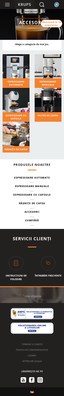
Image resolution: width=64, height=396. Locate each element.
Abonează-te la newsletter (51, 24)
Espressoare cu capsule (32, 194)
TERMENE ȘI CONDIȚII (32, 344)
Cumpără (32, 220)
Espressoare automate (32, 177)
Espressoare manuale (32, 186)
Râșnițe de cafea (32, 203)
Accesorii (32, 211)
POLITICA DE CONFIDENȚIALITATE (32, 349)
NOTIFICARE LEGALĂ (32, 361)
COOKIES (32, 355)
